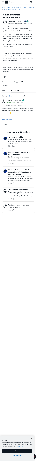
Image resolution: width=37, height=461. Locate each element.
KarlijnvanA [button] (11, 21)
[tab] (5, 90)
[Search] (31, 2)
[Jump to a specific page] (33, 96)
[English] (9, 2)
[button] (5, 22)
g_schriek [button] (9, 100)
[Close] (32, 438)
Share (5, 77)
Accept (17, 451)
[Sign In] (34, 2)
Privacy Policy (19, 446)
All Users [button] (5, 85)
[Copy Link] (9, 26)
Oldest (9, 96)
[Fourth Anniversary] (25, 21)
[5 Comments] (27, 21)
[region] (17, 448)
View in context (7, 120)
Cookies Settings (17, 455)
